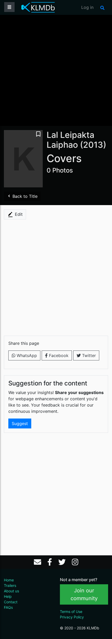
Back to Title (24, 196)
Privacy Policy (72, 617)
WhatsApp (26, 355)
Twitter (88, 355)
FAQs (8, 607)
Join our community (84, 594)
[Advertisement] (56, 70)
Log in (87, 7)
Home (9, 580)
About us (11, 591)
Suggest (20, 423)
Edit (18, 214)
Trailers (10, 585)
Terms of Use (71, 611)
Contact (10, 602)
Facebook (58, 355)
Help (8, 596)
